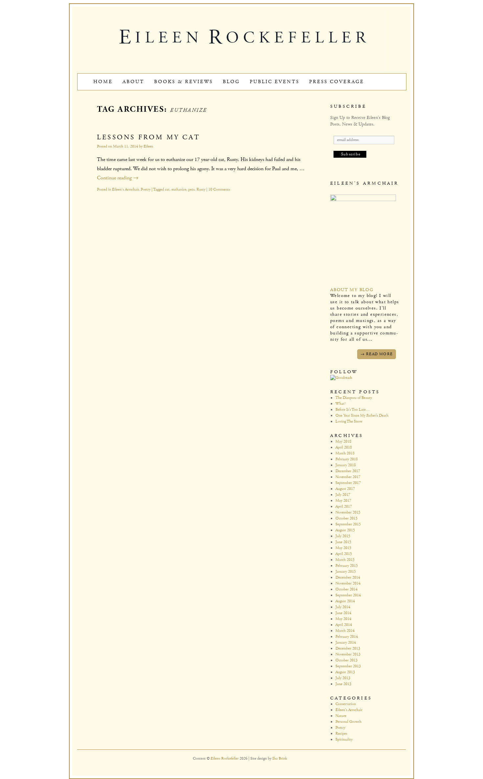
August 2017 (345, 488)
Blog (231, 82)
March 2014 (345, 630)
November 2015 (347, 512)
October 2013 (346, 660)
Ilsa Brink (279, 758)
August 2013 (345, 672)
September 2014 (348, 595)
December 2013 (347, 648)
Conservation (345, 703)
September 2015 (348, 524)
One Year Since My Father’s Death (361, 415)
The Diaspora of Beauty (353, 397)
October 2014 (346, 589)
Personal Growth (348, 721)
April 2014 (343, 624)
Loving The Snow (348, 421)
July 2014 (342, 607)
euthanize (179, 189)
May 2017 (343, 500)
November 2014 (347, 583)
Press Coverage (336, 82)
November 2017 (347, 476)
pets (191, 189)
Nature (340, 715)
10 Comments (219, 189)
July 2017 (342, 494)
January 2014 (345, 642)
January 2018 (345, 465)
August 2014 (345, 601)
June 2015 (343, 541)
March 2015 (345, 559)
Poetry (145, 189)
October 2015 (346, 518)
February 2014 (346, 636)
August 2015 (345, 530)
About (133, 82)
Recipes (341, 733)
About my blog (351, 290)
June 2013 (343, 683)
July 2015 (342, 536)
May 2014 (343, 618)
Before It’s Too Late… (352, 409)
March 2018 (345, 453)
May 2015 (343, 547)
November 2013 (347, 654)
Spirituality (344, 739)
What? (340, 403)
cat (167, 189)
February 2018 (346, 459)
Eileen (148, 146)
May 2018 (343, 441)
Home (103, 82)
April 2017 (343, 506)
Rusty (200, 189)
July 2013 (342, 678)
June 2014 (343, 612)
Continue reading (117, 177)
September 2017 (348, 482)
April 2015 (343, 553)
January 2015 (345, 571)
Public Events (274, 82)
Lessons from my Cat (148, 137)
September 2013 (348, 666)
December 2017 (347, 471)
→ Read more (376, 354)
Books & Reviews (183, 82)
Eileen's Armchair (125, 189)
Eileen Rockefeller (225, 758)
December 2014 (347, 577)
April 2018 (343, 447)
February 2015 (346, 565)
